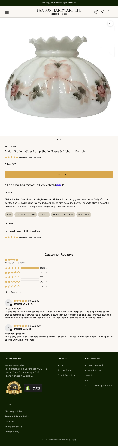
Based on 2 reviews (15, 262)
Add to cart (59, 174)
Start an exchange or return (99, 385)
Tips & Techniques (67, 375)
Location (9, 421)
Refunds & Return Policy (17, 416)
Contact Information (95, 365)
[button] (12, 157)
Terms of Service (13, 426)
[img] (21, 300)
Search (88, 375)
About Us (62, 365)
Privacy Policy (12, 431)
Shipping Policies (13, 411)
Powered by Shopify (69, 439)
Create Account (93, 370)
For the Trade (64, 370)
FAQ (87, 380)
